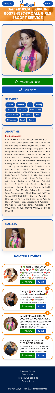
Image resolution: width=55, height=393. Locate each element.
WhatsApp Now (29, 81)
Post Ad (8, 3)
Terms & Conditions (27, 377)
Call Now (29, 90)
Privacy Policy (27, 371)
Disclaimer (27, 374)
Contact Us (27, 381)
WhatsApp (29, 282)
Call (42, 282)
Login (48, 3)
